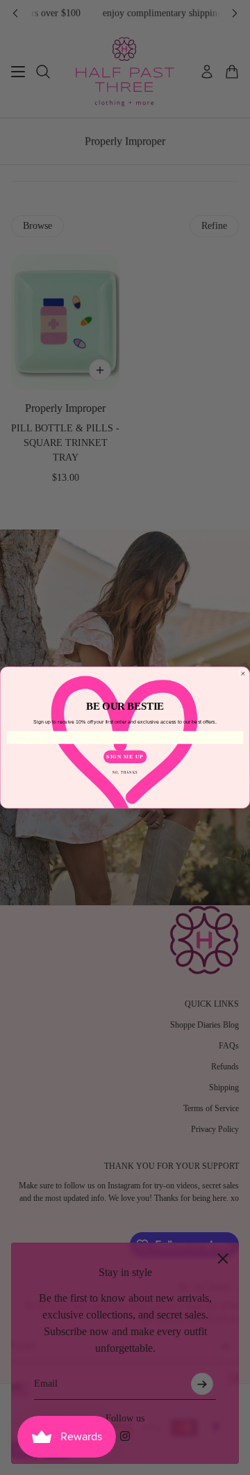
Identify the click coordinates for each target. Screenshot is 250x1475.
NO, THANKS (125, 772)
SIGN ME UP (124, 756)
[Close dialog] (243, 674)
